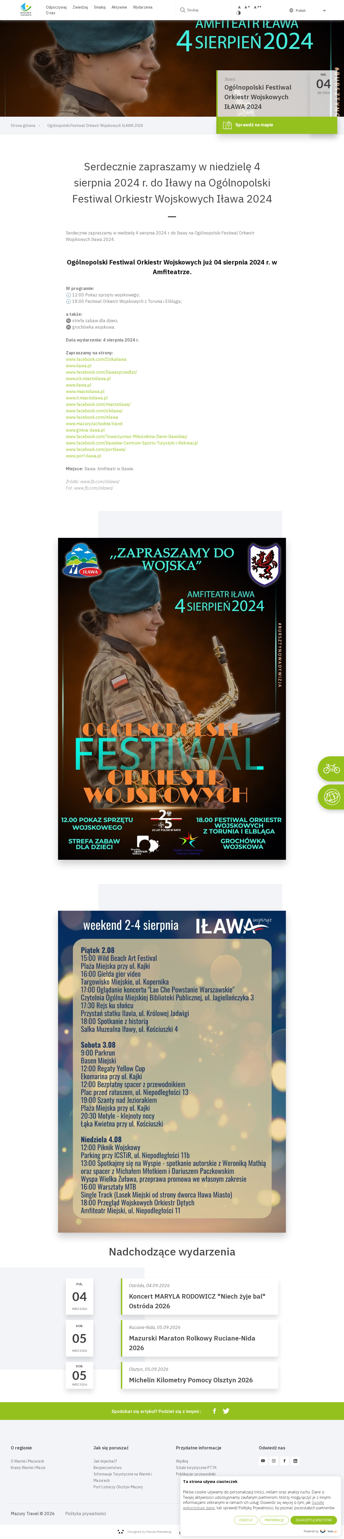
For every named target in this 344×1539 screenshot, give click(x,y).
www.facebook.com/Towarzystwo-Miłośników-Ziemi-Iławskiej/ (126, 436)
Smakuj (100, 7)
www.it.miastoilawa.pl (87, 398)
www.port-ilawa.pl (83, 455)
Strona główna (23, 125)
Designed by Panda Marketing (149, 1532)
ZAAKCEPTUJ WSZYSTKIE (314, 1520)
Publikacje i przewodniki (196, 1474)
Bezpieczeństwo (108, 1467)
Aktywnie (119, 7)
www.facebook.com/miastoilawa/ (98, 404)
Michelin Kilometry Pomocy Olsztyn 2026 (191, 1380)
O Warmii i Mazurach (27, 1461)
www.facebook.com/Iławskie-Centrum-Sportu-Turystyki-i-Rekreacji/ (132, 443)
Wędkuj (182, 1461)
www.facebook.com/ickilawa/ (94, 410)
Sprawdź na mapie (253, 124)
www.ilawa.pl (78, 365)
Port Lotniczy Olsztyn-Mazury (118, 1487)
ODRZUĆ (246, 1520)
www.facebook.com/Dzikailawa (96, 359)
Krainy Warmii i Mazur (28, 1467)
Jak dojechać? (105, 1461)
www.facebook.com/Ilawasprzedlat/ (101, 372)
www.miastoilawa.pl (85, 391)
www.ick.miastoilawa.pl (88, 378)
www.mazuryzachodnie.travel (94, 423)
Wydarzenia (143, 7)
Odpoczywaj (56, 7)
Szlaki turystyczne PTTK (196, 1467)
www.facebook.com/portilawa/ (96, 449)
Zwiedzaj (80, 7)
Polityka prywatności (85, 1513)
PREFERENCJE (274, 1520)
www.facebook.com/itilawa (92, 417)
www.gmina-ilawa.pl (85, 430)
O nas (50, 12)
